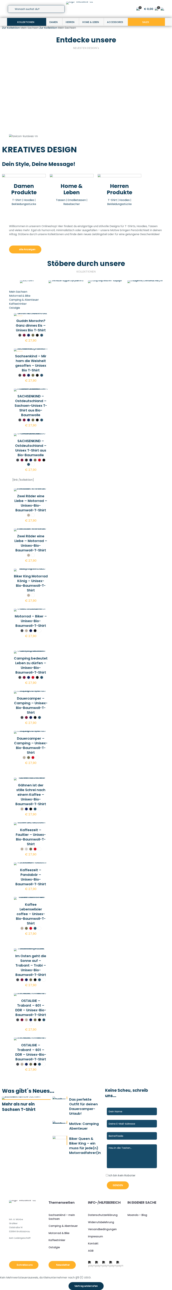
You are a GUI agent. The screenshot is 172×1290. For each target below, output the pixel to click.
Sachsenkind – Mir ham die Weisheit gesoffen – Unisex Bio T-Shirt (65, 111)
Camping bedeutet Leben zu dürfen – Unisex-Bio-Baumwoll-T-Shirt (31, 665)
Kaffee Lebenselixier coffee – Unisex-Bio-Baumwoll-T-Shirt (31, 914)
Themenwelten (62, 1202)
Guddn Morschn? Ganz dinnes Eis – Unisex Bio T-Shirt (27, 108)
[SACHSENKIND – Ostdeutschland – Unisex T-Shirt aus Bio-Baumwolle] (143, 76)
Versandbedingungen (102, 1229)
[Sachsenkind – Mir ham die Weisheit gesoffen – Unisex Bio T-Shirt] (66, 76)
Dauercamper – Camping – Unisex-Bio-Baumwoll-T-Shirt (31, 705)
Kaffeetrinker (18, 304)
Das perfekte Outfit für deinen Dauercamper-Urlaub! (83, 1106)
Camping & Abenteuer (24, 300)
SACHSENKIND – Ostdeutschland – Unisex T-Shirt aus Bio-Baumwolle (144, 108)
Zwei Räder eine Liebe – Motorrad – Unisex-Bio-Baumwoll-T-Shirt (30, 503)
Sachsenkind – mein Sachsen (62, 1217)
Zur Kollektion (11, 28)
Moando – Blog (137, 1215)
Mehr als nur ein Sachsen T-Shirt (18, 1106)
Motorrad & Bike (19, 296)
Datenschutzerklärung (103, 1215)
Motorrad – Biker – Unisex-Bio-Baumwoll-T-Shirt (31, 621)
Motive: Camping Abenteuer (84, 1126)
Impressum (95, 1236)
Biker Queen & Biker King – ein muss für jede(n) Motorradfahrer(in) (85, 1145)
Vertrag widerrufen (86, 1285)
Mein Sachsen (18, 292)
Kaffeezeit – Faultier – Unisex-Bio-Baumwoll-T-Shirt (31, 837)
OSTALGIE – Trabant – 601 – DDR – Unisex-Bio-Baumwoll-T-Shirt (30, 1007)
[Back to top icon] (155, 1283)
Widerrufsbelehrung (101, 1222)
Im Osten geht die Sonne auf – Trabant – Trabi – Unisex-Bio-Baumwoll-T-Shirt (30, 965)
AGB (90, 1250)
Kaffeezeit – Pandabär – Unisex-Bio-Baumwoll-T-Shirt (30, 877)
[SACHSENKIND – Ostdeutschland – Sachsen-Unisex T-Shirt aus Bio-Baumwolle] (105, 76)
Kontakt (93, 1243)
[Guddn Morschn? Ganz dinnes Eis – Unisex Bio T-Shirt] (28, 76)
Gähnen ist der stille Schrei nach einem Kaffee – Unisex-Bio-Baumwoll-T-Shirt (30, 794)
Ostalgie (14, 308)
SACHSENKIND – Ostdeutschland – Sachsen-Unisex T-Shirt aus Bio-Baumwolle (105, 111)
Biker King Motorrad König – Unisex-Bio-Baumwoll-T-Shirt (31, 583)
